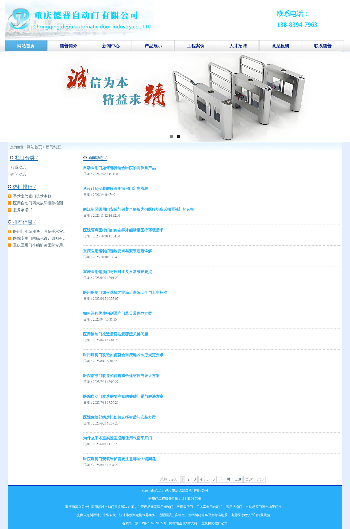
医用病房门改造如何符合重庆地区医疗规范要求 (123, 355)
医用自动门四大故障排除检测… (40, 203)
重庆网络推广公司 (214, 523)
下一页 (225, 479)
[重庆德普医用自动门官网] (79, 39)
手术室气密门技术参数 (32, 196)
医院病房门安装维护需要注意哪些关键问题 (119, 459)
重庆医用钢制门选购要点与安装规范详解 (117, 251)
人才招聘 (238, 45)
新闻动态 (53, 147)
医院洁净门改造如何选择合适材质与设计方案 (121, 376)
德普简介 (68, 45)
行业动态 (18, 167)
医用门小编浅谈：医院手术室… (40, 231)
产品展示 (153, 45)
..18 (238, 479)
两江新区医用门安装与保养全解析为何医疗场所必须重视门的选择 (138, 209)
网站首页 (34, 147)
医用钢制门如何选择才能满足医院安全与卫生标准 (125, 292)
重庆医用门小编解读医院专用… (40, 245)
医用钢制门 (165, 507)
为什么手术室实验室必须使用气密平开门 (117, 438)
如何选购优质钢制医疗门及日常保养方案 (117, 313)
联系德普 (323, 45)
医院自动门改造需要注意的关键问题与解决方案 (123, 396)
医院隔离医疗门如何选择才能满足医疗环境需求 (123, 230)
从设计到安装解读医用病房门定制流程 (115, 189)
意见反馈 (280, 45)
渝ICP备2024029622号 (151, 523)
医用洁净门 (234, 507)
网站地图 (175, 523)
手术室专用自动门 (209, 507)
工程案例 (196, 45)
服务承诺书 (22, 210)
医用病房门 (185, 507)
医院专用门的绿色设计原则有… (40, 238)
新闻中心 (111, 45)
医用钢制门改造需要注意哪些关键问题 (115, 334)
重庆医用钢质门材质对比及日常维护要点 (117, 272)
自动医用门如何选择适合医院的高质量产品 (119, 168)
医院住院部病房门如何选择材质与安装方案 (119, 417)
